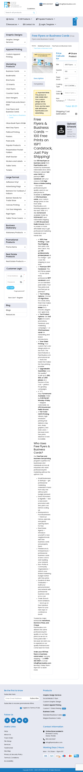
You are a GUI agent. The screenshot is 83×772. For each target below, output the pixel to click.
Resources (10, 314)
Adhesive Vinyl (12, 182)
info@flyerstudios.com (67, 4)
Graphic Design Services (12, 41)
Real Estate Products (15, 261)
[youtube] (19, 720)
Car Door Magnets (14, 209)
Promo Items (11, 247)
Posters (9, 136)
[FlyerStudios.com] (13, 5)
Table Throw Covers (14, 218)
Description (39, 78)
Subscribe (34, 698)
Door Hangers (12, 98)
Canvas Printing (13, 205)
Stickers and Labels (14, 161)
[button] (20, 282)
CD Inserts (10, 84)
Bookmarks (10, 76)
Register (20, 298)
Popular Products (13, 145)
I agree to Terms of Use (31, 708)
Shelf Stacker (11, 157)
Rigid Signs (10, 214)
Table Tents (11, 166)
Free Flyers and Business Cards (12, 110)
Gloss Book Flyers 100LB (15, 123)
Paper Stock (58, 78)
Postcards (10, 141)
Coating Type (59, 85)
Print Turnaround (60, 100)
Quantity (59, 71)
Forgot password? (19, 291)
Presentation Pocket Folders (14, 151)
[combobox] (70, 65)
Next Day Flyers (12, 128)
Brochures (10, 80)
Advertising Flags (13, 186)
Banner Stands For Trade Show (14, 199)
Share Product (73, 55)
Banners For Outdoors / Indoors (16, 192)
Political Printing (13, 132)
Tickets (9, 170)
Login (11, 287)
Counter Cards (12, 93)
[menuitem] (10, 19)
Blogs (8, 310)
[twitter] (13, 720)
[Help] (61, 94)
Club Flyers (10, 89)
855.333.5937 (48, 4)
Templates (38, 84)
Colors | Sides (59, 93)
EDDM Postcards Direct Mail (15, 103)
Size (57, 64)
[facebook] (7, 720)
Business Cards (12, 71)
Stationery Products (14, 232)
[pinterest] (25, 720)
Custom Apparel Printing (13, 55)
